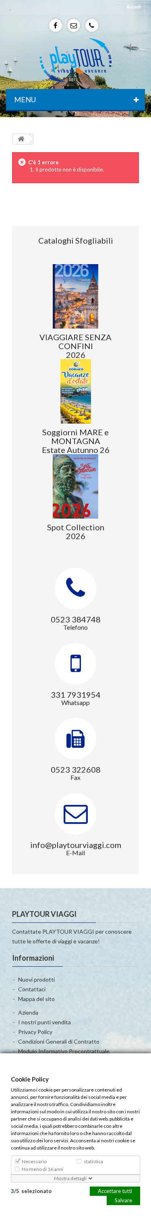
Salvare (123, 1200)
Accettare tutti (115, 1190)
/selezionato (31, 1190)
